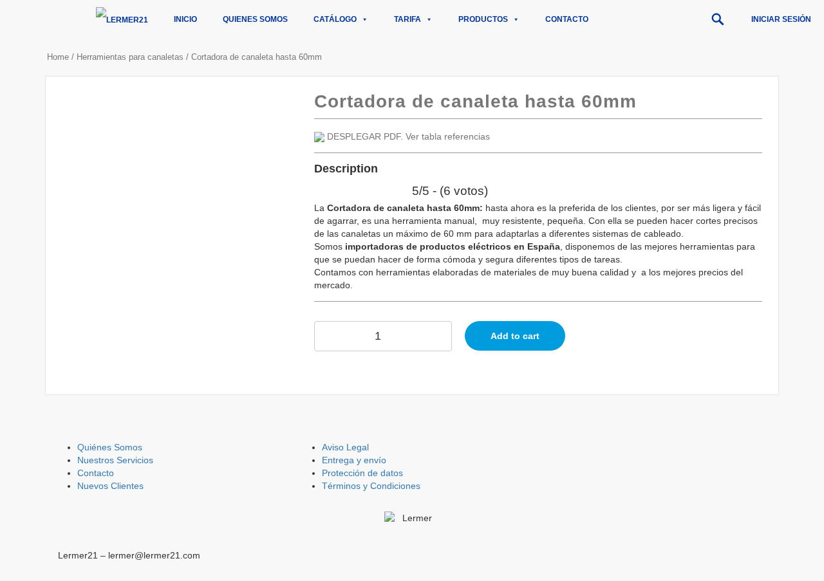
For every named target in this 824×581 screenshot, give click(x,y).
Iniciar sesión (781, 19)
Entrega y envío (354, 460)
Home (58, 57)
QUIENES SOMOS (255, 19)
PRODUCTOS (483, 19)
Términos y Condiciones (371, 486)
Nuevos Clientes (110, 486)
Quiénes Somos (109, 447)
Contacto (566, 19)
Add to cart (515, 336)
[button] (718, 19)
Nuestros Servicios (115, 460)
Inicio (185, 19)
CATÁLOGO (335, 19)
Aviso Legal (345, 447)
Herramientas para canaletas (130, 57)
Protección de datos (362, 473)
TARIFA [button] (407, 19)
